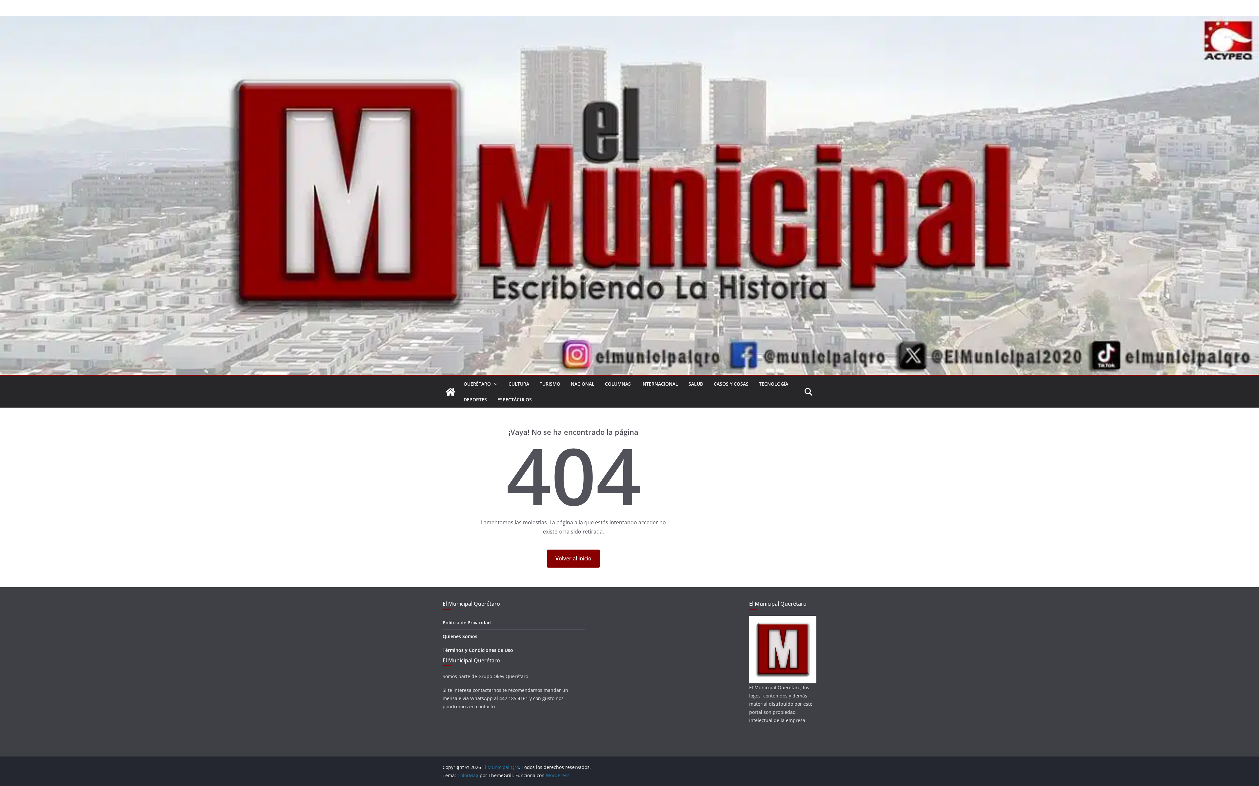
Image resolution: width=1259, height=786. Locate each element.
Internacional (659, 384)
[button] (494, 384)
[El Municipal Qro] (629, 20)
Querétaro (477, 384)
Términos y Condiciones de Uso (478, 650)
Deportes (475, 399)
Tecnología (773, 384)
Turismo (550, 384)
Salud (696, 384)
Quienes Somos (460, 636)
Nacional (582, 384)
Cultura (519, 384)
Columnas (618, 384)
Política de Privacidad (467, 622)
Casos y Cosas (731, 384)
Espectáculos (514, 399)
